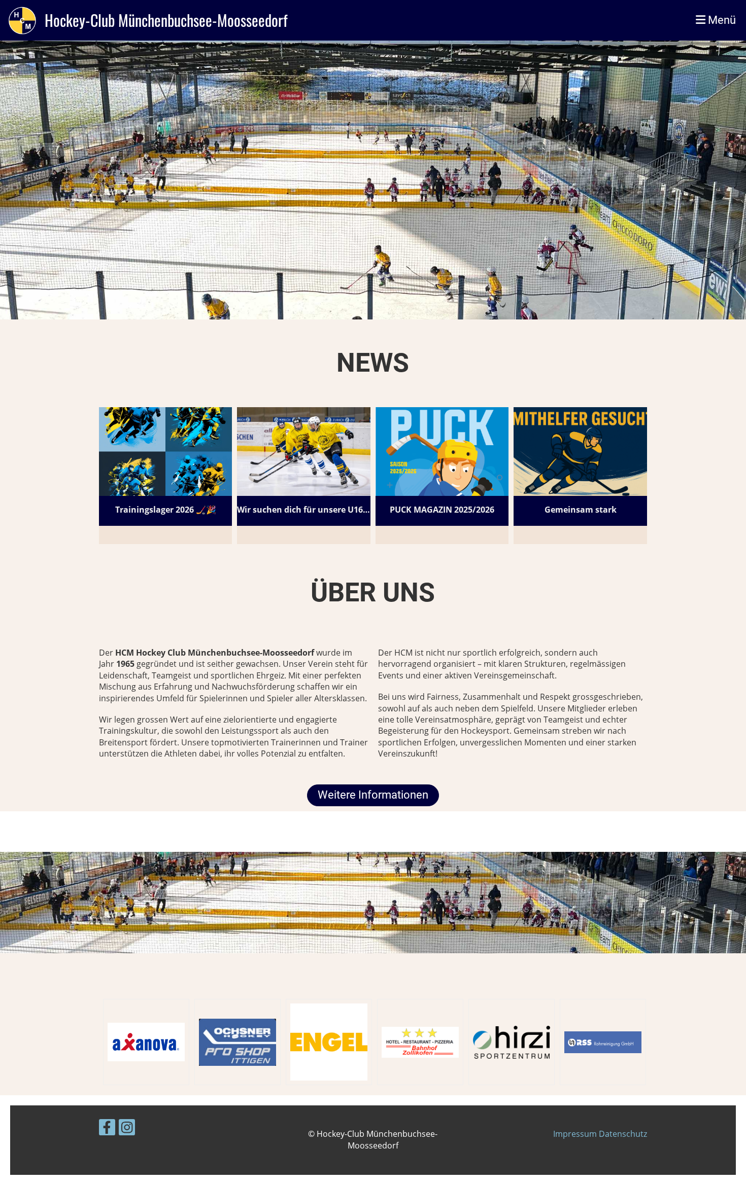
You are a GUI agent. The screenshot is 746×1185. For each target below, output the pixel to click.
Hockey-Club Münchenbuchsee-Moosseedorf (166, 20)
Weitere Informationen (373, 794)
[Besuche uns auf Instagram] (127, 1129)
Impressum (576, 1133)
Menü (720, 20)
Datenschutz (623, 1133)
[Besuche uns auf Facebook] (107, 1129)
